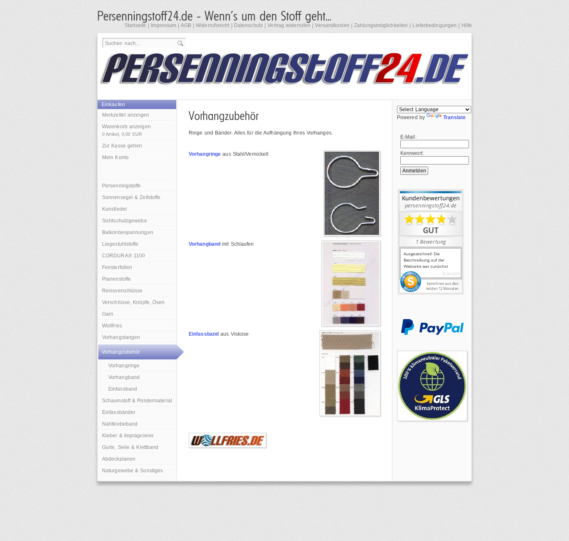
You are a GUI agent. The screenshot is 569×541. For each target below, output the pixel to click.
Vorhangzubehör (121, 352)
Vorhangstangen (121, 337)
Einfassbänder (118, 412)
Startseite (135, 25)
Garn (107, 314)
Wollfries (112, 326)
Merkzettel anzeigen (125, 115)
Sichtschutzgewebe (124, 221)
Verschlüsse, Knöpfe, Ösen (133, 302)
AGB (186, 25)
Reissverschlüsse (122, 291)
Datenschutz (248, 25)
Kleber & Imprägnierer (128, 436)
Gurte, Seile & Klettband (130, 447)
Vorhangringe (124, 366)
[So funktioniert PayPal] (432, 333)
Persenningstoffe (121, 186)
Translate (454, 117)
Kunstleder (114, 209)
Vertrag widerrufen (288, 25)
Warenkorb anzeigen (126, 130)
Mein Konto (115, 157)
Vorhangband (124, 377)
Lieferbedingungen (434, 25)
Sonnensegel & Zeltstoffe (131, 197)
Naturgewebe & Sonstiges (132, 471)
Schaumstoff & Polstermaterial (137, 401)
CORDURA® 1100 (123, 256)
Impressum (163, 25)
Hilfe (467, 25)
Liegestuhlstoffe (120, 244)
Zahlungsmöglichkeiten (381, 25)
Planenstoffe (116, 279)
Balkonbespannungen (127, 232)
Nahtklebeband (119, 424)
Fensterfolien (117, 267)
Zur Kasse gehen (122, 146)
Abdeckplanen (118, 459)
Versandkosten (332, 25)
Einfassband (122, 389)
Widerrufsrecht (212, 25)
